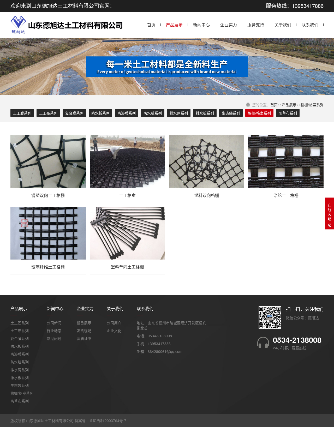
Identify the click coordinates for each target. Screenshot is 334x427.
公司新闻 (54, 322)
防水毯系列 (153, 113)
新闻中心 (201, 25)
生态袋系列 (231, 113)
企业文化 (114, 330)
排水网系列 (179, 113)
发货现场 (84, 330)
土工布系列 (48, 113)
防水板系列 (100, 113)
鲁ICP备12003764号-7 (107, 420)
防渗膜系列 (126, 113)
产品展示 (174, 25)
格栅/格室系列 (312, 104)
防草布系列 (288, 113)
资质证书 (84, 338)
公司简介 (114, 322)
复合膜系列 (74, 113)
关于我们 (283, 25)
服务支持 (255, 25)
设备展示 (84, 322)
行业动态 (54, 330)
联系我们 (310, 25)
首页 (151, 25)
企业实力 (228, 25)
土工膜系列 (22, 113)
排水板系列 (205, 113)
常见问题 (54, 338)
